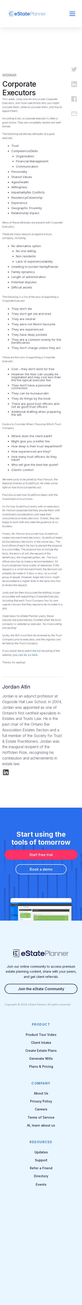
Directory (41, 1176)
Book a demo (41, 869)
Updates (41, 1152)
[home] (34, 14)
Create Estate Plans (41, 1050)
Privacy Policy (41, 1101)
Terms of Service (41, 1117)
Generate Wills (41, 1058)
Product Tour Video (41, 1035)
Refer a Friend (41, 1168)
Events (41, 1184)
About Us (41, 1093)
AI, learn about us (41, 1125)
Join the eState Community (41, 989)
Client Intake (41, 1043)
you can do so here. (25, 654)
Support (41, 1160)
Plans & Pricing (41, 1066)
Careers (41, 1109)
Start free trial (41, 854)
